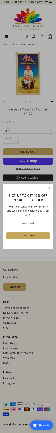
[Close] (48, 188)
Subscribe (28, 235)
